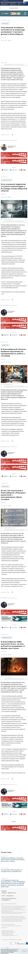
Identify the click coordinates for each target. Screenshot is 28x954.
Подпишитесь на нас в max (9, 140)
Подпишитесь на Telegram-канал (15, 64)
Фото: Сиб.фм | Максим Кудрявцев (8, 527)
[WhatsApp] (6, 40)
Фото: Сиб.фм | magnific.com (7, 219)
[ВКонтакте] (2, 40)
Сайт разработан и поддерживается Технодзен (12, 939)
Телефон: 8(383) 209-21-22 (9, 892)
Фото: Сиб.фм (4, 62)
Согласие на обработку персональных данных (11, 925)
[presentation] (0, 8)
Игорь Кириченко (12, 146)
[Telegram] (10, 40)
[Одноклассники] (4, 40)
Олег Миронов (11, 311)
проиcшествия (6, 180)
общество (5, 23)
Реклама (4, 891)
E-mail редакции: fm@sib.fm (7, 934)
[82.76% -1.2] (13, 13)
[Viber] (8, 40)
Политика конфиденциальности (8, 924)
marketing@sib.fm (6, 899)
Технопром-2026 (13, 8)
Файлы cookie (4, 927)
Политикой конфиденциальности (7, 952)
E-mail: (8, 895)
